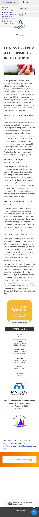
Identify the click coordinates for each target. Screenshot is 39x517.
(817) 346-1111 (20, 409)
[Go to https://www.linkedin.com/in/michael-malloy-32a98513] (23, 14)
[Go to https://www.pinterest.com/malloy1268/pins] (25, 14)
